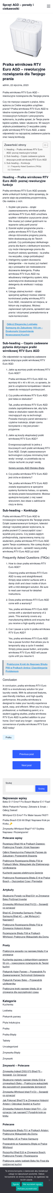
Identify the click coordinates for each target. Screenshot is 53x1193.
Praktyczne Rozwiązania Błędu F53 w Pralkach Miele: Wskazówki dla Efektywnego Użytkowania (26, 864)
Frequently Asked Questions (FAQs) (26, 166)
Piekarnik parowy (12, 1016)
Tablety (6, 1040)
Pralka (8, 737)
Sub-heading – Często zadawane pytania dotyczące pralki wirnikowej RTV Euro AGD (26, 157)
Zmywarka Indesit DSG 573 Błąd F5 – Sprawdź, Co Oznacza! (22, 1073)
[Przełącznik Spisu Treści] (44, 145)
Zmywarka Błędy (11, 1052)
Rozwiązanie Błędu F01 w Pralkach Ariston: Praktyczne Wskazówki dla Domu (26, 1132)
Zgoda (16, 1184)
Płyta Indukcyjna (11, 1022)
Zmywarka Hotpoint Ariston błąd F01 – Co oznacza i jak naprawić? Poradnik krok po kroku (25, 1112)
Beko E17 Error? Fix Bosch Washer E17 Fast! (26, 801)
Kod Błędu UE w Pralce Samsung (20, 1138)
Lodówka (7, 1010)
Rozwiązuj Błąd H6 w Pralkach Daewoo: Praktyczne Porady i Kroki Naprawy (24, 845)
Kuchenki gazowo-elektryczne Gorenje (23, 872)
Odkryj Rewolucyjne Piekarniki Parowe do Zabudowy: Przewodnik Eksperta (25, 853)
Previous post (26, 754)
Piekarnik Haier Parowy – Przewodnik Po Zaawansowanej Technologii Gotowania (24, 973)
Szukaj (9, 782)
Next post (27, 765)
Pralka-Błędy (9, 1034)
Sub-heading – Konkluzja (18, 162)
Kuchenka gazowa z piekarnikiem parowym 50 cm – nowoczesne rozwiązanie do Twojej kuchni (26, 963)
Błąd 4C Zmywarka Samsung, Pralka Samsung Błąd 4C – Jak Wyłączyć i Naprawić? (22, 916)
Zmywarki (8, 1058)
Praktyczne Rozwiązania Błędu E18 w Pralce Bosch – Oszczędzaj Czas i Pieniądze (26, 879)
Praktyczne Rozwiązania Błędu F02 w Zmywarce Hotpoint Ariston (23, 926)
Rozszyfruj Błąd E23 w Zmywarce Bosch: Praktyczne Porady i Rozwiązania (24, 1154)
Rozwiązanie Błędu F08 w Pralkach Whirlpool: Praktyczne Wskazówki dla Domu (26, 934)
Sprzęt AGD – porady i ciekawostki (18, 6)
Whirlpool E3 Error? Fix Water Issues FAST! (25, 815)
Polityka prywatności (27, 1188)
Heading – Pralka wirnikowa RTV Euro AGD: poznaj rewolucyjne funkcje (24, 151)
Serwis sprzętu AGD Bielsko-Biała (26, 468)
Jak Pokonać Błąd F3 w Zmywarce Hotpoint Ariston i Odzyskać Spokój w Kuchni (25, 1102)
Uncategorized (10, 1046)
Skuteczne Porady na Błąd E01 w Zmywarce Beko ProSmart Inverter (26, 897)
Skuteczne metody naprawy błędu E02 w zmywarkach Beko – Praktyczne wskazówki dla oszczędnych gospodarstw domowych (25, 1083)
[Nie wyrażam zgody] (49, 1180)
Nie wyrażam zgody (32, 1184)
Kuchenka (8, 1004)
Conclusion (15, 169)
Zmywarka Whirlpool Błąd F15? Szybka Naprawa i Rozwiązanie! (23, 830)
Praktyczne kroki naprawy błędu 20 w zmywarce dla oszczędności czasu (22, 990)
